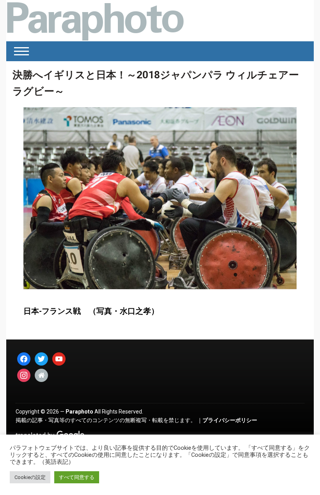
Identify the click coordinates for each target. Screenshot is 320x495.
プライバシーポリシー (230, 420)
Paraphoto (79, 411)
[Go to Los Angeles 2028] (95, 21)
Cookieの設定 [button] (30, 477)
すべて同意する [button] (76, 477)
